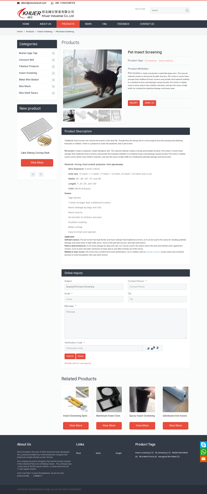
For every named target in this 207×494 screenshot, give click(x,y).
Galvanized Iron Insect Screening (180, 415)
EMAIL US (149, 103)
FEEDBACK (123, 24)
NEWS (88, 24)
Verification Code (75, 342)
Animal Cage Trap (28, 53)
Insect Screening (45, 31)
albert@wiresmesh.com (33, 3)
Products (30, 31)
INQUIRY (134, 103)
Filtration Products (29, 66)
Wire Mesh (25, 86)
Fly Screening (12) (162, 453)
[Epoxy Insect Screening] (142, 399)
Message (70, 306)
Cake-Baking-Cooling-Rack (35, 152)
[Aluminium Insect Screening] (109, 399)
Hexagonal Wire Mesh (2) (169, 457)
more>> (38, 476)
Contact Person (137, 281)
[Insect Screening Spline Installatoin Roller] (76, 399)
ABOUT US (45, 24)
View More (37, 162)
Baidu (98, 453)
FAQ (104, 24)
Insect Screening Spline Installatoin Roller (85, 415)
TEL (130, 293)
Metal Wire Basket (29, 79)
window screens (153, 252)
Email (69, 293)
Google (119, 453)
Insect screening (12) (144, 453)
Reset (80, 356)
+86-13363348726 (65, 3)
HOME (25, 24)
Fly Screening (151, 61)
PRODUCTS (68, 24)
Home (19, 31)
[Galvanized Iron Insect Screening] (175, 399)
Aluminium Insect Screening (111, 415)
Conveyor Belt (26, 59)
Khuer (78, 453)
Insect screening (166, 61)
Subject (68, 281)
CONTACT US (147, 24)
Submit (70, 356)
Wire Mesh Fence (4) (148, 457)
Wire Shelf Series (28, 92)
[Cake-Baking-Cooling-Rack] (37, 133)
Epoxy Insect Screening (142, 415)
